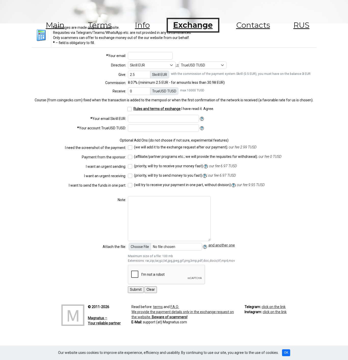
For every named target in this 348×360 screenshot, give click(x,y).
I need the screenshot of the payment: (95, 148)
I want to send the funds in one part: (97, 185)
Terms (100, 25)
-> (177, 65)
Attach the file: (114, 247)
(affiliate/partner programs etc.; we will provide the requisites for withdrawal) (208, 157)
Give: (122, 75)
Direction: (118, 65)
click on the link (274, 307)
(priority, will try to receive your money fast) (185, 166)
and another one (221, 245)
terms (158, 307)
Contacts (253, 25)
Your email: (116, 56)
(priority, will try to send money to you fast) (185, 175)
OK (286, 352)
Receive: (119, 91)
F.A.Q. (174, 307)
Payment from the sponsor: (104, 157)
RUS (301, 25)
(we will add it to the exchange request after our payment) (195, 147)
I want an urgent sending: (106, 166)
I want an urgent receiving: (105, 176)
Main (55, 25)
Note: (122, 200)
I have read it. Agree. (173, 109)
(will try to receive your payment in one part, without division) (199, 185)
